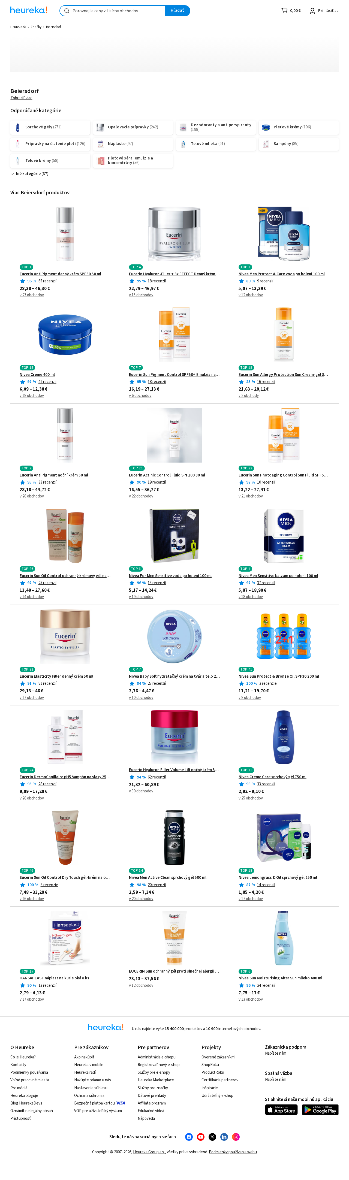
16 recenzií (266, 382)
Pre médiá (18, 1088)
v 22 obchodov (141, 496)
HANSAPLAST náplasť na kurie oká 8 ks (54, 978)
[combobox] (112, 10)
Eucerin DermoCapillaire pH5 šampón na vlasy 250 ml (65, 777)
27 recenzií (157, 683)
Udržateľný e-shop (217, 1095)
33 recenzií (47, 482)
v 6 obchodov (140, 396)
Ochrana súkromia (89, 1095)
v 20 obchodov (141, 899)
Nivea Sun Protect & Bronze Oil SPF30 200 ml (279, 676)
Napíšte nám (275, 1053)
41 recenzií (47, 382)
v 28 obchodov (32, 496)
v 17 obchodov (32, 698)
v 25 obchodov (251, 798)
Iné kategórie (28, 174)
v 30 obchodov (141, 791)
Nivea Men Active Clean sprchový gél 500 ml (167, 877)
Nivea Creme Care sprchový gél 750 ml (272, 777)
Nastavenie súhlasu (90, 1088)
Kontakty (18, 1065)
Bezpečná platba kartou (94, 1103)
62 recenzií (157, 777)
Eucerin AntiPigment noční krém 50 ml (54, 475)
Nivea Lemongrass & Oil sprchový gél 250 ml (278, 877)
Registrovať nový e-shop (159, 1065)
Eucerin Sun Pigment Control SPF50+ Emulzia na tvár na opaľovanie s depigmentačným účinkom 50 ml (174, 375)
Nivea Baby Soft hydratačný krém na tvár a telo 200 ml (174, 676)
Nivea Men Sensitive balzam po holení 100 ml (278, 576)
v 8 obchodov (250, 698)
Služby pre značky (153, 1088)
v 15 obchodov (141, 295)
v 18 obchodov (32, 396)
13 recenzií (47, 985)
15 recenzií (157, 583)
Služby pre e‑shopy (154, 1072)
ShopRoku (210, 1065)
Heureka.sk (18, 27)
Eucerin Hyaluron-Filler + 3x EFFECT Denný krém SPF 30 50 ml (174, 274)
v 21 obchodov (251, 496)
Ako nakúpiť (84, 1057)
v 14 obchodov (32, 597)
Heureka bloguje (24, 1095)
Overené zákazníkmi (218, 1057)
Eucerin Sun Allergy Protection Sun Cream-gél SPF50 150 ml (284, 375)
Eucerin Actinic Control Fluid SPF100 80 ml (167, 475)
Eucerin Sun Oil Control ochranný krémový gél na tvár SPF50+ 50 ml (65, 576)
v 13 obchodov (251, 999)
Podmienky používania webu (233, 1152)
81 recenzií (47, 683)
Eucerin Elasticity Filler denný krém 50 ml (56, 676)
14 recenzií (266, 885)
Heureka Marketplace (156, 1080)
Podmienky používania (29, 1072)
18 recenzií (157, 281)
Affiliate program (152, 1103)
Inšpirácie (209, 1088)
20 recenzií (157, 885)
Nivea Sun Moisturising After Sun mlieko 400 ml (280, 978)
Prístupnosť (20, 1118)
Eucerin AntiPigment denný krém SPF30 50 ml (60, 274)
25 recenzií (47, 583)
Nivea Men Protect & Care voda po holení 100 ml (282, 274)
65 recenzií (47, 281)
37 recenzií (266, 583)
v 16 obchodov (32, 899)
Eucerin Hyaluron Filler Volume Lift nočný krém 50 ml (174, 770)
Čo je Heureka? (23, 1057)
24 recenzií (266, 985)
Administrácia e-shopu (157, 1057)
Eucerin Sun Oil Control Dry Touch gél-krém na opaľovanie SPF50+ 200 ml (65, 877)
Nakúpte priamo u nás (92, 1080)
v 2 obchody (249, 396)
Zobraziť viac (21, 98)
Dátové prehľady (152, 1095)
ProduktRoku (212, 1072)
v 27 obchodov (32, 295)
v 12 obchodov (251, 295)
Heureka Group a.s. (149, 1152)
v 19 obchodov (141, 597)
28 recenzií (47, 784)
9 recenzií (265, 281)
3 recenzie (268, 683)
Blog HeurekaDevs (26, 1103)
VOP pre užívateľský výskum (98, 1111)
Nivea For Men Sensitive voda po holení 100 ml (170, 576)
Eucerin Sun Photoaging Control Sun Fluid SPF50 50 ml (284, 475)
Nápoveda (146, 1118)
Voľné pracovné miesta (29, 1080)
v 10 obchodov (141, 698)
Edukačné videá (151, 1111)
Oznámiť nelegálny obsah (31, 1111)
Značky (36, 27)
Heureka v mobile (88, 1065)
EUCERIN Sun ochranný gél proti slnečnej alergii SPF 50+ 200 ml (174, 971)
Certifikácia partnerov (219, 1080)
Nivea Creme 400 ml (37, 375)
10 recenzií (266, 482)
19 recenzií (157, 482)
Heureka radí (85, 1072)
